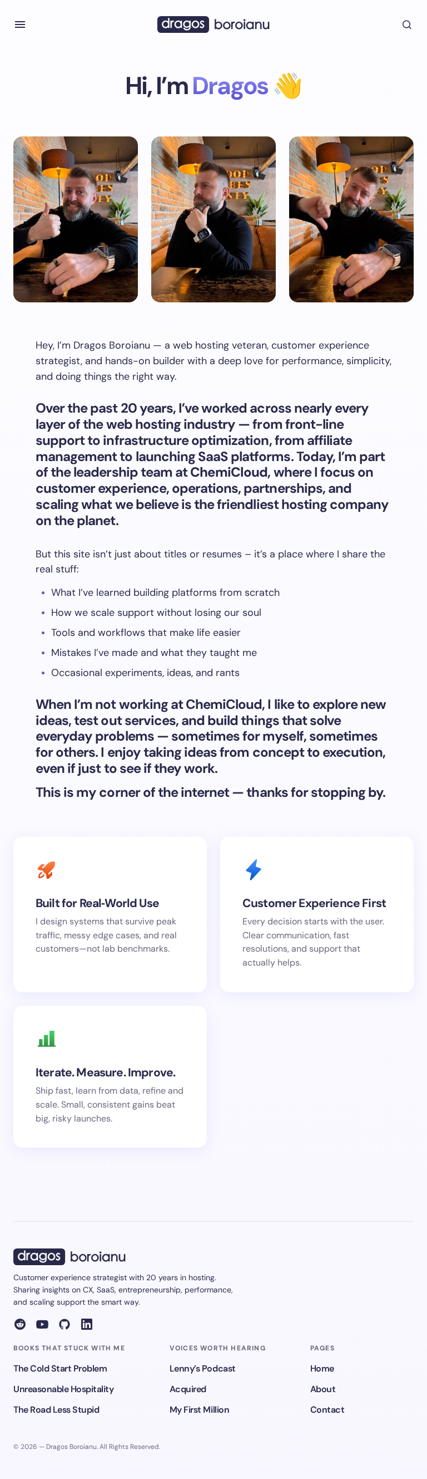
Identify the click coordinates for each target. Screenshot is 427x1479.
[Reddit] (20, 1324)
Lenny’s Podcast (203, 1368)
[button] (20, 24)
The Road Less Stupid (56, 1410)
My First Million (199, 1410)
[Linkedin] (87, 1324)
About (323, 1389)
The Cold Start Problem (60, 1368)
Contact (327, 1410)
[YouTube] (42, 1324)
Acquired (188, 1389)
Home (322, 1368)
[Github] (64, 1324)
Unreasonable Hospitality (63, 1389)
